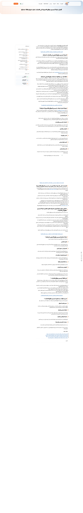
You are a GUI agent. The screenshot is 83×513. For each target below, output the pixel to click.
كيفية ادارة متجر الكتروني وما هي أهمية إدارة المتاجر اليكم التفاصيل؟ (51, 105)
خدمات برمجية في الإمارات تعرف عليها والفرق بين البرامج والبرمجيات (58, 338)
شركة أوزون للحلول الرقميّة (52, 189)
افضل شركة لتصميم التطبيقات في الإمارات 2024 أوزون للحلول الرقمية (52, 51)
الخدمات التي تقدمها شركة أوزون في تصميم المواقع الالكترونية (23, 58)
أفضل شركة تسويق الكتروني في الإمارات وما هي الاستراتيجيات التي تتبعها (57, 336)
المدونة (54, 4)
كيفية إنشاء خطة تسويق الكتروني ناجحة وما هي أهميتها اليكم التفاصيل (52, 295)
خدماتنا (58, 4)
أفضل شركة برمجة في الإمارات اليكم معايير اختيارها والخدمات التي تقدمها (57, 334)
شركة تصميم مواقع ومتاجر (61, 110)
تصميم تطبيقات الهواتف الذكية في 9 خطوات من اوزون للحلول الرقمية (52, 233)
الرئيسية (61, 4)
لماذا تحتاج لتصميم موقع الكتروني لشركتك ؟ (23, 65)
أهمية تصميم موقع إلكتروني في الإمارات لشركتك (22, 50)
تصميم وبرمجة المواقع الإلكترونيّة (59, 72)
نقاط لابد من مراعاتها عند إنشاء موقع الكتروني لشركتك (23, 52)
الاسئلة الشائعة (46, 4)
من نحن (51, 4)
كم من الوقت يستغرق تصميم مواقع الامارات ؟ (23, 69)
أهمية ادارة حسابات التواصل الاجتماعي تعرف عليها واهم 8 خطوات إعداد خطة (57, 335)
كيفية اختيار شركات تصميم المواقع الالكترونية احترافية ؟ (23, 55)
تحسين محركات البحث (64, 205)
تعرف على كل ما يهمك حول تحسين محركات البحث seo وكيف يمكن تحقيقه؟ (52, 182)
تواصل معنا (40, 4)
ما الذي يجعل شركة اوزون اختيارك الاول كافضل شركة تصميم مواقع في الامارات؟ (22, 61)
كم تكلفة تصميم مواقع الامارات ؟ (23, 67)
